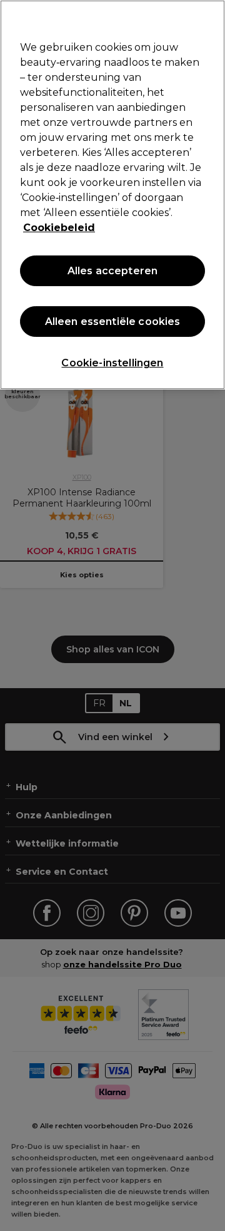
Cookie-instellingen (112, 363)
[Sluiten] (210, 17)
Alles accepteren (113, 271)
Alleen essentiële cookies (113, 321)
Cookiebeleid (59, 228)
